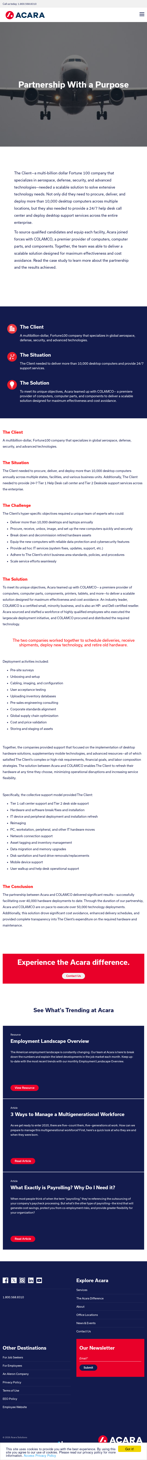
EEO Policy (10, 1398)
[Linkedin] (30, 1280)
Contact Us (73, 975)
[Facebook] (5, 1280)
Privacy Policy (12, 1382)
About (80, 1306)
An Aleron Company (16, 1373)
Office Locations (87, 1314)
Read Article (23, 1161)
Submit (88, 1367)
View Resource (24, 1087)
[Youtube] (39, 1280)
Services (81, 1290)
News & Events (86, 1323)
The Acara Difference (90, 1298)
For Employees (12, 1365)
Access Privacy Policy (40, 1455)
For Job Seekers (13, 1357)
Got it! (129, 1448)
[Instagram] (22, 1280)
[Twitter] (14, 1280)
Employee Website (15, 1407)
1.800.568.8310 (13, 1297)
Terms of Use (11, 1390)
